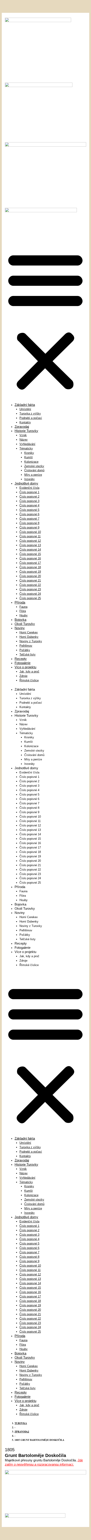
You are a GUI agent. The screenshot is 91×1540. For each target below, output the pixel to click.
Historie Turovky (26, 431)
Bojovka (20, 619)
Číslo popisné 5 (29, 509)
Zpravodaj (22, 426)
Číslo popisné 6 (29, 514)
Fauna (23, 606)
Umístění (25, 409)
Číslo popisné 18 (30, 567)
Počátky (24, 650)
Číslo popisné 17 (30, 562)
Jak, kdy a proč (29, 671)
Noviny (20, 628)
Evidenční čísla (29, 487)
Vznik (23, 435)
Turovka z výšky (30, 413)
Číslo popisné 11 (30, 536)
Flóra (22, 611)
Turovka (21, 1423)
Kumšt (28, 457)
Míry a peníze (33, 474)
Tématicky (26, 448)
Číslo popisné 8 (29, 523)
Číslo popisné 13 (30, 545)
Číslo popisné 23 (30, 589)
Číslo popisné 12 (30, 540)
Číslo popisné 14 (30, 549)
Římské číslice (29, 680)
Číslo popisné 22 (30, 585)
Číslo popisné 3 (29, 501)
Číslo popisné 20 (30, 576)
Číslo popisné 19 (30, 571)
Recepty (21, 659)
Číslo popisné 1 (29, 492)
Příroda (20, 602)
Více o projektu (25, 667)
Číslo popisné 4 (29, 505)
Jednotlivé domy (26, 483)
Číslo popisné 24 (30, 593)
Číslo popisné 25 (30, 598)
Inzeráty (29, 479)
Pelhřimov (25, 645)
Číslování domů (34, 470)
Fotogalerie (22, 663)
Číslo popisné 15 (30, 554)
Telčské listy (27, 654)
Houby (23, 615)
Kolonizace (31, 461)
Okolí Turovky (25, 624)
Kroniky (29, 453)
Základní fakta (25, 405)
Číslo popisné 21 (30, 580)
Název (23, 439)
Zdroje (23, 676)
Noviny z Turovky (30, 641)
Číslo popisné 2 (29, 496)
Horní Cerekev (28, 632)
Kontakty (25, 422)
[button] (45, 321)
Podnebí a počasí (30, 418)
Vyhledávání (27, 444)
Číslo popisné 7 (29, 518)
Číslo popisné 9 (29, 527)
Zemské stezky (34, 466)
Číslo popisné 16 (30, 558)
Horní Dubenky (28, 636)
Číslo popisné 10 (30, 532)
